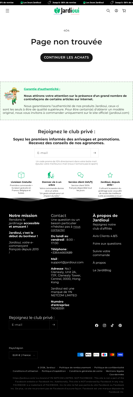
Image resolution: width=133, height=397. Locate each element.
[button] (7, 11)
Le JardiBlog (102, 270)
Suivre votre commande (101, 253)
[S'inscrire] (94, 152)
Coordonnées (116, 374)
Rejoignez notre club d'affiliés (104, 226)
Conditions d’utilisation (25, 371)
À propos (99, 262)
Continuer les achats (66, 57)
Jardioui (51, 367)
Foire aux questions (107, 243)
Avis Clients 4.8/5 (105, 236)
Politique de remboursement (75, 367)
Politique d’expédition (54, 371)
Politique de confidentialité (109, 367)
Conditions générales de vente (85, 371)
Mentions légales (115, 371)
